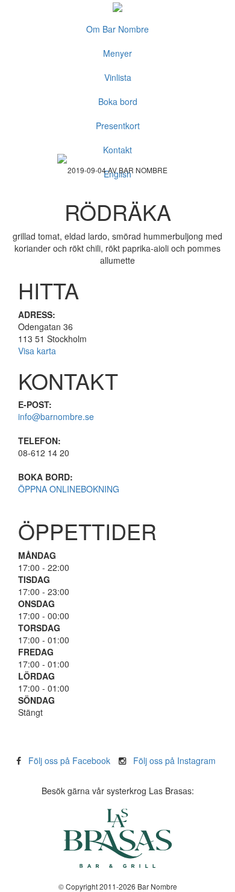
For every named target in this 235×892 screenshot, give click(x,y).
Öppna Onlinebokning (68, 489)
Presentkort (118, 125)
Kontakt (117, 150)
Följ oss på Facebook (69, 760)
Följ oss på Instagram (174, 760)
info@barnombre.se (56, 416)
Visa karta (37, 351)
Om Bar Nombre (117, 29)
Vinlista (117, 77)
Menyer (117, 53)
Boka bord (117, 101)
